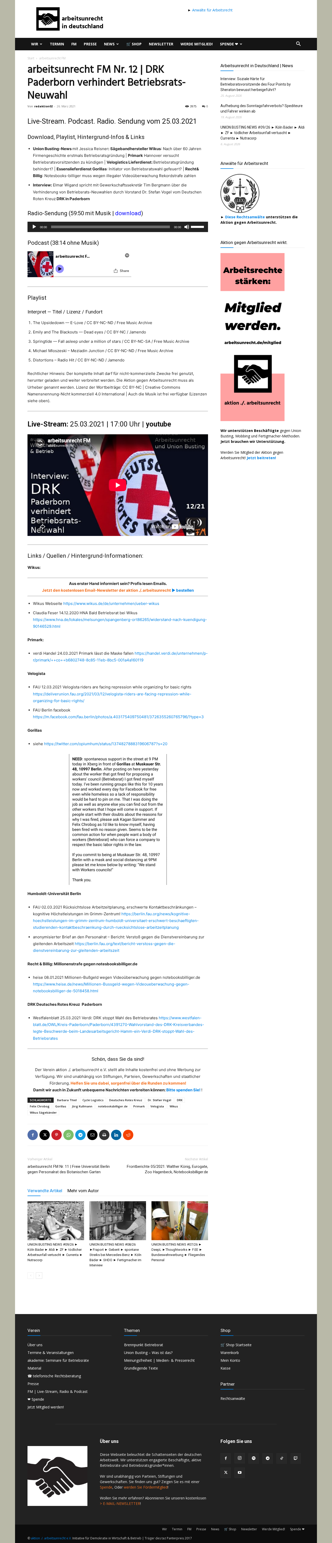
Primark (139, 1106)
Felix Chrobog (40, 1106)
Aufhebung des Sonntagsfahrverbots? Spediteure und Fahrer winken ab (261, 108)
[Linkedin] (116, 1135)
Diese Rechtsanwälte (245, 216)
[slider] (198, 226)
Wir (34, 43)
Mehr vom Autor (83, 1190)
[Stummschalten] (186, 226)
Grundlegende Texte (141, 1368)
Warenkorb (229, 1352)
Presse (90, 43)
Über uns (35, 1344)
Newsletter (161, 43)
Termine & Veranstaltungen (50, 1352)
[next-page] (39, 1275)
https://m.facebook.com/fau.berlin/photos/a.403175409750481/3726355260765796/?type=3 (118, 716)
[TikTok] (281, 1458)
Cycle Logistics (92, 1100)
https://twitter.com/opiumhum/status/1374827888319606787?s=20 (105, 743)
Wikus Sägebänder (43, 1112)
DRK (180, 1100)
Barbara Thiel (67, 1100)
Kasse (225, 1368)
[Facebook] (32, 1135)
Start (30, 58)
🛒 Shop (134, 43)
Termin (57, 43)
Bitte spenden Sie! (183, 1089)
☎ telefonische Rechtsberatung (54, 1375)
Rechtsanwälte (232, 1398)
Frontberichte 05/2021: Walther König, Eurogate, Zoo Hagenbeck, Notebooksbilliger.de (167, 1169)
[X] (44, 1135)
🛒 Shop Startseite (236, 1344)
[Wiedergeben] (34, 226)
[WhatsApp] (68, 1135)
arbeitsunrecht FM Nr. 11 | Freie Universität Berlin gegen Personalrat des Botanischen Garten (68, 1169)
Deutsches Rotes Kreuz (125, 1100)
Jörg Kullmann (82, 1106)
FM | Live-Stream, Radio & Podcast (57, 1391)
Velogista (157, 1106)
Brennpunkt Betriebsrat (143, 1344)
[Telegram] (80, 1135)
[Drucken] (104, 1135)
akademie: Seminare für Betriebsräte (58, 1360)
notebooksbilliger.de (113, 1106)
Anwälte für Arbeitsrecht (212, 10)
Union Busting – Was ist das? (148, 1352)
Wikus (174, 1106)
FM (74, 43)
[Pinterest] (56, 1135)
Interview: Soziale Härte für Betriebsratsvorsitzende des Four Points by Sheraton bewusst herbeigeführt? (255, 84)
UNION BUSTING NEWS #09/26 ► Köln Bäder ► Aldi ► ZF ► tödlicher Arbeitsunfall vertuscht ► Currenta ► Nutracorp (262, 132)
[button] (298, 44)
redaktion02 (43, 106)
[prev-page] (30, 1275)
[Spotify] (253, 1458)
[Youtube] (239, 1473)
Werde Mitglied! (197, 43)
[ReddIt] (128, 1135)
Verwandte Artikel (44, 1190)
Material (34, 1368)
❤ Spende (35, 1399)
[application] (117, 227)
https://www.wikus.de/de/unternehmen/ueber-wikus (111, 603)
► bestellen (182, 590)
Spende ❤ (229, 43)
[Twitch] (295, 1458)
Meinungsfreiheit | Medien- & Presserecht (159, 1360)
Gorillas (60, 1106)
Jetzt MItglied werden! (45, 1407)
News (109, 43)
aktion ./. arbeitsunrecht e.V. (51, 1538)
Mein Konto (230, 1360)
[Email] (92, 1135)
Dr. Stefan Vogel (159, 1100)
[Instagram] (239, 1458)
